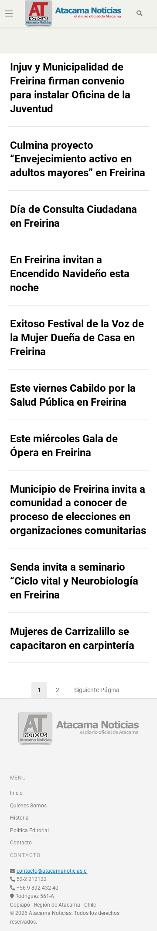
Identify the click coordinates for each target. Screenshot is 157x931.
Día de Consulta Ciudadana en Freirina (73, 216)
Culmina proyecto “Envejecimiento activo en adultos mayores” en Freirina (77, 159)
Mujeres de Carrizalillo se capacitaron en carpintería (72, 638)
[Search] (139, 13)
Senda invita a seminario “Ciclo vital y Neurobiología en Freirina (74, 581)
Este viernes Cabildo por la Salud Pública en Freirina (73, 395)
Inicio (16, 793)
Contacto (21, 843)
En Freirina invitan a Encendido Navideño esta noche (70, 274)
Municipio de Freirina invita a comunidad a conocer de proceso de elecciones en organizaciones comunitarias (78, 510)
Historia (19, 818)
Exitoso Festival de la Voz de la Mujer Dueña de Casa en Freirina (77, 338)
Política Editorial (29, 830)
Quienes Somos (28, 806)
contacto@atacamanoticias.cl (52, 871)
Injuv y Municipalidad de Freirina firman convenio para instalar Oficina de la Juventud (70, 88)
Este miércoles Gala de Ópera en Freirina (64, 446)
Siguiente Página (96, 689)
